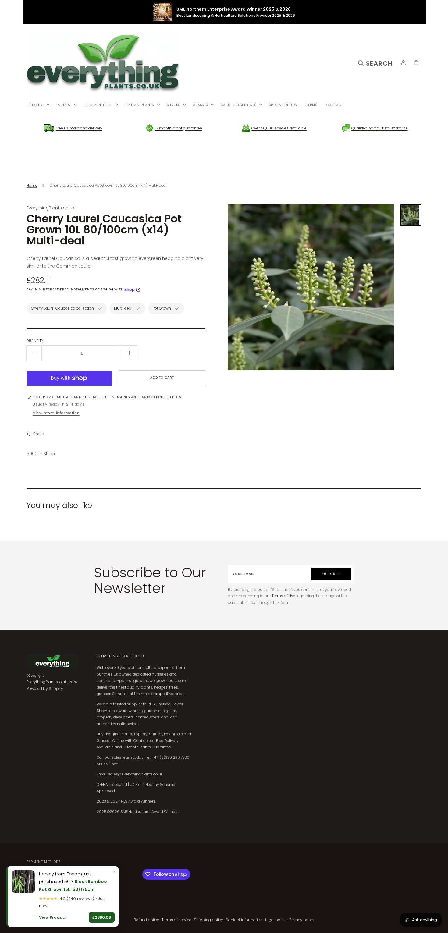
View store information (56, 412)
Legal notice (276, 919)
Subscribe (331, 574)
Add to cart (162, 377)
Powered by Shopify (45, 688)
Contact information (244, 919)
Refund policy (146, 919)
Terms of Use (283, 595)
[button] (375, 62)
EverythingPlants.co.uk (47, 681)
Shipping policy (208, 919)
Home (32, 185)
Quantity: (35, 341)
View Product (53, 917)
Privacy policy (302, 919)
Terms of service (176, 919)
